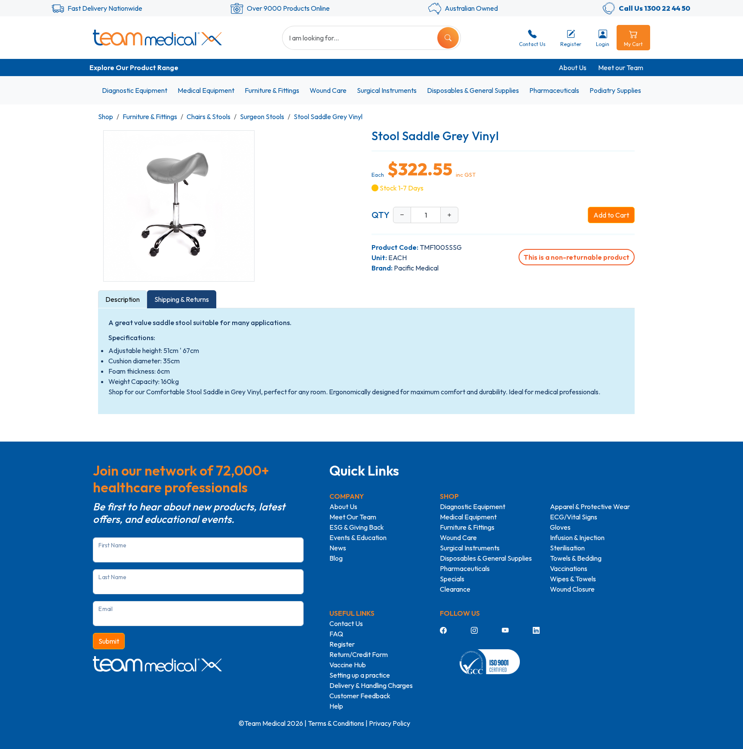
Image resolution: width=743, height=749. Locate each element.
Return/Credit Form (358, 654)
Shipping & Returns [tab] (181, 299)
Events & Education (358, 537)
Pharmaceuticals (554, 90)
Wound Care (328, 90)
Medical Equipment (206, 90)
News (337, 547)
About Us (572, 67)
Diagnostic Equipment (134, 90)
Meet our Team (620, 67)
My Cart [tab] (633, 44)
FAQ (336, 633)
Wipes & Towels (573, 578)
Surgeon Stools (262, 116)
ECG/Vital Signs (573, 517)
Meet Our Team (352, 517)
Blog (336, 558)
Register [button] (570, 44)
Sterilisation (567, 547)
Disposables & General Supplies (473, 90)
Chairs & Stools (208, 116)
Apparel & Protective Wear (590, 506)
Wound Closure (572, 589)
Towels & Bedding (576, 558)
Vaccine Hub (347, 664)
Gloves (560, 527)
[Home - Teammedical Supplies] (157, 37)
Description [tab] (122, 299)
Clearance (455, 589)
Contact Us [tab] (532, 44)
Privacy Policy (389, 723)
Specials (452, 578)
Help (336, 706)
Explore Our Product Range (133, 67)
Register (342, 644)
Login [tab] (602, 44)
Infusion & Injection (577, 537)
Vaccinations (568, 568)
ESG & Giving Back (356, 527)
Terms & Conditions (336, 723)
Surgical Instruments (387, 90)
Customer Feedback (359, 695)
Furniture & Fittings (272, 90)
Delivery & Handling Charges (371, 685)
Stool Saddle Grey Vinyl (328, 116)
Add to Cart (611, 215)
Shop (105, 116)
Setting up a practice (359, 675)
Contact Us (346, 623)
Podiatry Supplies (615, 90)
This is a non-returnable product (576, 257)
